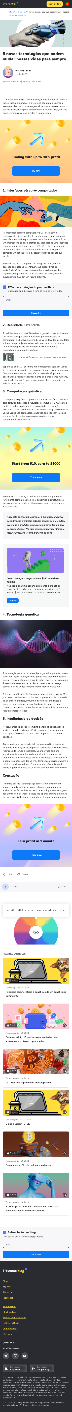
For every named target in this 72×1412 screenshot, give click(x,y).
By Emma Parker (23, 71)
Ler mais (13, 600)
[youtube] (24, 1355)
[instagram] (15, 1355)
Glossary (7, 1334)
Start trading (55, 4)
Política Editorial (11, 1323)
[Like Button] (5, 874)
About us (7, 1292)
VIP (9, 1286)
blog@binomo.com (11, 1348)
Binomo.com (9, 1306)
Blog (5, 1281)
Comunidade (10, 1328)
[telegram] (6, 1355)
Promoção (8, 1297)
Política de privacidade (14, 1317)
